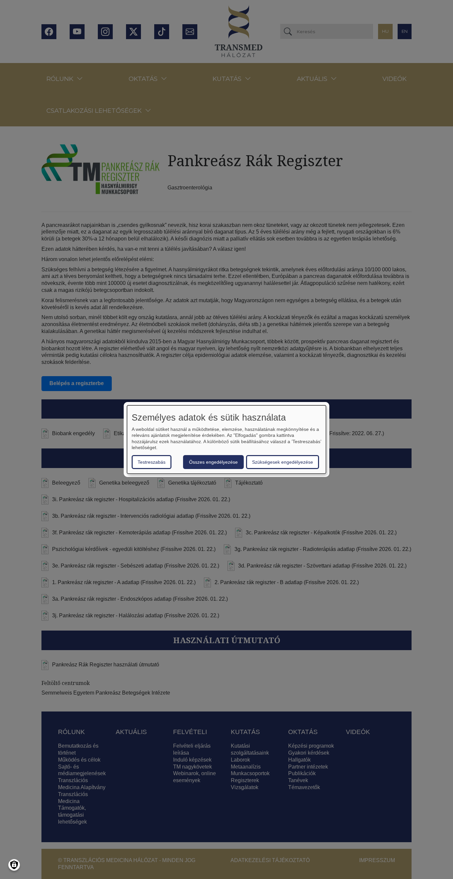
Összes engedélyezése (213, 462)
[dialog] (226, 439)
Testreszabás (151, 462)
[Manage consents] (14, 865)
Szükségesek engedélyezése (282, 462)
